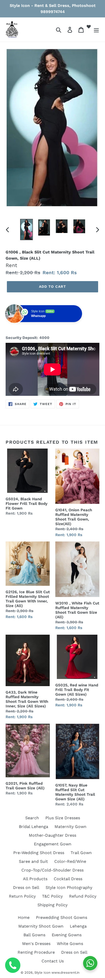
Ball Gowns (34, 934)
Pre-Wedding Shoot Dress (38, 852)
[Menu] (96, 29)
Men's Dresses (36, 943)
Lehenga (78, 926)
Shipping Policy (52, 904)
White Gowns (70, 943)
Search (32, 817)
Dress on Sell (26, 887)
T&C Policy (52, 896)
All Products (35, 878)
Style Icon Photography (69, 887)
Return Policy (22, 896)
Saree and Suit (33, 861)
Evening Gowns (67, 934)
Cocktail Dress (68, 878)
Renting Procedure (36, 952)
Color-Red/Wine (70, 861)
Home (24, 917)
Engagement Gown (52, 844)
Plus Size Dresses (62, 817)
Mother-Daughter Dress (52, 835)
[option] (26, 229)
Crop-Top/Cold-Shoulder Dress (52, 870)
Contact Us (53, 961)
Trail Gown (81, 852)
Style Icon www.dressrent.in (57, 972)
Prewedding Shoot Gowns (61, 917)
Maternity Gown (70, 826)
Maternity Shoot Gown (40, 926)
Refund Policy (82, 896)
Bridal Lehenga (33, 826)
